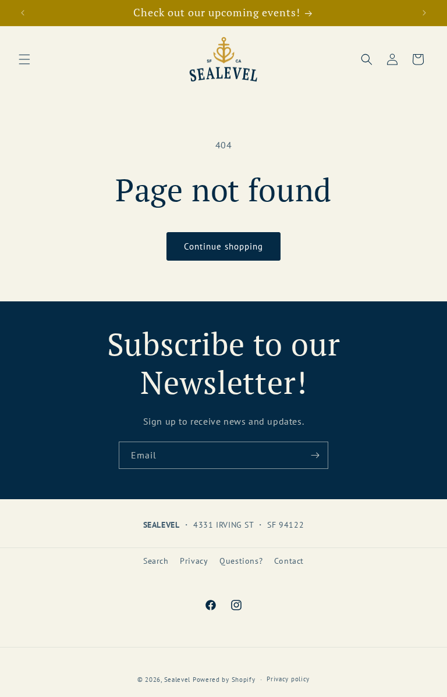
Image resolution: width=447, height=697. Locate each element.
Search (156, 561)
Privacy (194, 561)
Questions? (240, 561)
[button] (24, 59)
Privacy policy (288, 679)
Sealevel (177, 679)
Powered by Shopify (224, 679)
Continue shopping (223, 246)
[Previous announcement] (23, 13)
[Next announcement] (424, 13)
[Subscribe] (315, 455)
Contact (289, 561)
